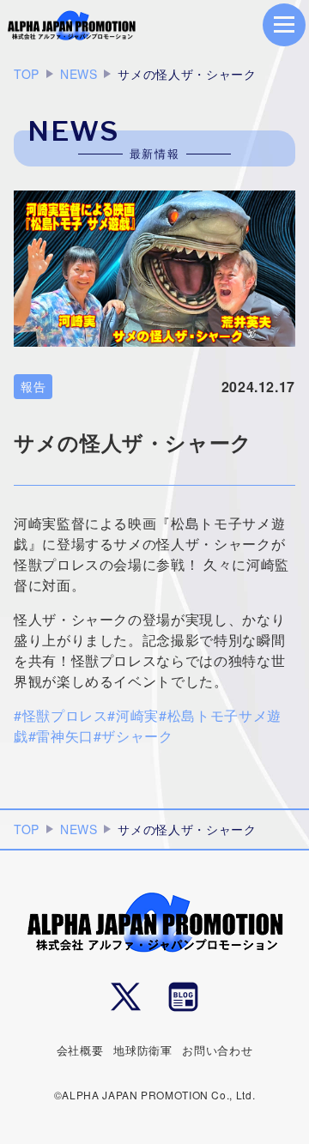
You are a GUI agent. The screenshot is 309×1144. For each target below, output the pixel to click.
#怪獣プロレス (60, 715)
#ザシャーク (133, 736)
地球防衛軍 (142, 1050)
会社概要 (80, 1050)
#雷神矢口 (61, 736)
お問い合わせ (217, 1050)
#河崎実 (133, 715)
